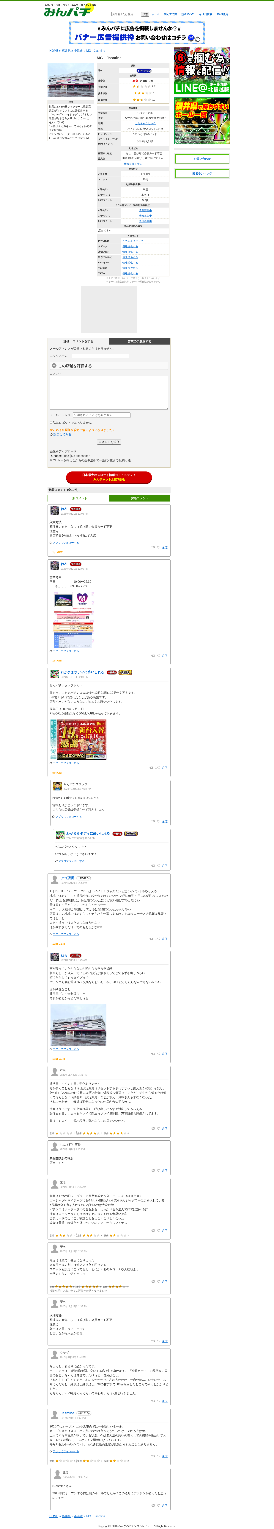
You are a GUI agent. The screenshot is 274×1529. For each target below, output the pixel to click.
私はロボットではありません (72, 422)
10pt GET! (58, 943)
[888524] (158, 1128)
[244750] (158, 1341)
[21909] (158, 1401)
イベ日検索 (205, 14)
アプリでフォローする (66, 542)
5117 (84, 878)
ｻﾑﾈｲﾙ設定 (222, 14)
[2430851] (158, 1505)
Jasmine (67, 1413)
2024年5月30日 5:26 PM (74, 883)
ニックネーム (59, 355)
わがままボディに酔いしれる (82, 672)
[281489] (158, 1230)
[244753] (158, 1281)
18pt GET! (58, 1058)
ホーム (156, 14)
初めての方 (170, 14)
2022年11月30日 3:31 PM (73, 1074)
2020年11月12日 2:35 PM (73, 1306)
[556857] (158, 1170)
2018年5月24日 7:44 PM (73, 1357)
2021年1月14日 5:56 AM (73, 1187)
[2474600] (158, 547)
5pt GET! (58, 772)
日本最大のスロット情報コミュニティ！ (109, 477)
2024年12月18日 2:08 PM (74, 677)
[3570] (158, 1456)
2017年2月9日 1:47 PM (73, 1418)
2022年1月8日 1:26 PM (72, 1149)
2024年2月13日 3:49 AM (74, 960)
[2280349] (158, 768)
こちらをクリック (145, 123)
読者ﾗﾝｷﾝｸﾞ (188, 14)
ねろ (64, 509)
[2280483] (158, 866)
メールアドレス (60, 415)
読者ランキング (202, 173)
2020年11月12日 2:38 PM (73, 1251)
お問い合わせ (202, 158)
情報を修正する (133, 163)
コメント (56, 373)
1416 (84, 1413)
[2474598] (158, 656)
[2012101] (158, 1054)
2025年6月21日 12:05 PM (74, 568)
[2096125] (158, 939)
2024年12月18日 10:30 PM (80, 838)
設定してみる (62, 434)
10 (75, 508)
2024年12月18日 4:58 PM (77, 788)
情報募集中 (145, 210)
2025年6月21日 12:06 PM (74, 513)
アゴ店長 (67, 878)
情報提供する (130, 246)
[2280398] (158, 821)
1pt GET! (58, 552)
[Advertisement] (109, 309)
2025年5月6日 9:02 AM (75, 1477)
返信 (165, 547)
